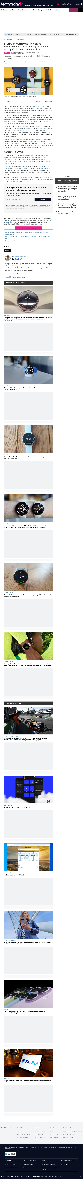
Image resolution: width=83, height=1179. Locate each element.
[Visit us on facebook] (63, 4)
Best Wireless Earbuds (69, 1134)
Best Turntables (67, 1128)
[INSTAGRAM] (16, 259)
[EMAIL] (21, 259)
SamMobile (41, 128)
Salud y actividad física (9, 39)
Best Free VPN (20, 1131)
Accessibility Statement (11, 1168)
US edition (36, 1177)
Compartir (9, 101)
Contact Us (44, 1160)
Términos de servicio (26, 204)
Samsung (33, 117)
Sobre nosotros (9, 1160)
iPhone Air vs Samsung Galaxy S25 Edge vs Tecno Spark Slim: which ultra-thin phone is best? (67, 205)
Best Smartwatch (54, 1137)
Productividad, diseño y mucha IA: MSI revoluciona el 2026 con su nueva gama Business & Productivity (67, 189)
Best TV (52, 1131)
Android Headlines (43, 155)
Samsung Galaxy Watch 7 (39, 106)
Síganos (39, 101)
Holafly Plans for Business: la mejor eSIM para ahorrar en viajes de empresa (67, 197)
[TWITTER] (13, 259)
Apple (44, 115)
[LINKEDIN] (18, 259)
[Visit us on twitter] (65, 4)
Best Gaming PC (39, 1134)
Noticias (4, 10)
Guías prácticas (23, 10)
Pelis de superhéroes (70, 34)
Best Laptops (38, 1128)
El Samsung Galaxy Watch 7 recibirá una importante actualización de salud (28, 241)
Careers (25, 1168)
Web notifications (64, 1164)
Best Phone (53, 1128)
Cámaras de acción (40, 34)
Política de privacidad (10, 1164)
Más (56, 10)
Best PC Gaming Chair (40, 1137)
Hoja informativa (48, 101)
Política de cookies (28, 1164)
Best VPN (19, 1128)
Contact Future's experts (29, 1160)
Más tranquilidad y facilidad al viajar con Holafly (67, 212)
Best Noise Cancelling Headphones (72, 1131)
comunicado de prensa (24, 130)
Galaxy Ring (37, 224)
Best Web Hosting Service (24, 1134)
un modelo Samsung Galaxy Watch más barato (35, 177)
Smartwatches (20, 39)
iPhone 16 (28, 34)
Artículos (49, 10)
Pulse (26, 128)
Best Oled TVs (54, 1134)
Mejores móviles (54, 34)
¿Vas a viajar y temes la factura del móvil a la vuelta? (67, 181)
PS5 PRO (18, 34)
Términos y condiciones (66, 1160)
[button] (79, 4)
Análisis (12, 10)
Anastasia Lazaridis (18, 52)
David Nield (36, 52)
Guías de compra (37, 10)
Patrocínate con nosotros (48, 1164)
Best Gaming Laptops (40, 1131)
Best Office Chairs (68, 1137)
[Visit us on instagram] (68, 4)
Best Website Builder (22, 1137)
